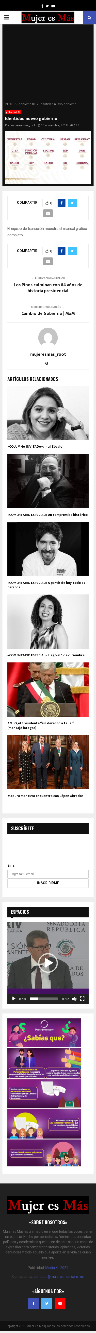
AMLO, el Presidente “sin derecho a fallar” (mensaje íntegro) (40, 725)
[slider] (44, 998)
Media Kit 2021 (56, 1268)
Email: (12, 865)
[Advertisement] (48, 64)
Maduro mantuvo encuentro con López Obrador (45, 796)
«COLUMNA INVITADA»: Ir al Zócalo (34, 446)
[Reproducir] (13, 998)
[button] (48, 963)
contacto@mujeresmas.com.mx (59, 1277)
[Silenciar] (74, 998)
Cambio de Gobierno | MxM (48, 313)
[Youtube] (60, 1303)
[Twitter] (46, 1303)
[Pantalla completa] (82, 998)
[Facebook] (33, 1303)
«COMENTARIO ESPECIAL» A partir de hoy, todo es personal (46, 585)
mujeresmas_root (23, 125)
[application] (48, 963)
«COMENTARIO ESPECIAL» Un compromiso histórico (47, 515)
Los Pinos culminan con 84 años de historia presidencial (48, 288)
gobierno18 (12, 112)
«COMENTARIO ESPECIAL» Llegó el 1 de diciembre (45, 655)
